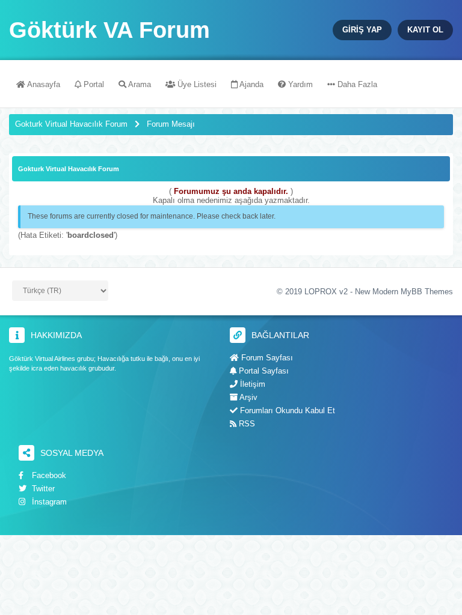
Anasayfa (42, 84)
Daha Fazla (356, 84)
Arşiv (247, 397)
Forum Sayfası (266, 357)
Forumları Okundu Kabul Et (286, 410)
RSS (245, 423)
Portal (92, 84)
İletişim (251, 384)
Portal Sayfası (262, 370)
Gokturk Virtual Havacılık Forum (71, 124)
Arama (138, 84)
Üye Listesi (196, 84)
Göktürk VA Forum (109, 30)
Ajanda (250, 84)
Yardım (299, 84)
